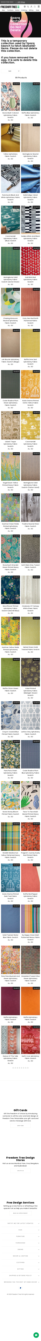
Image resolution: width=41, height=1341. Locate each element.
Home (17, 10)
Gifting (31, 10)
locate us (20, 1170)
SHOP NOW (20, 1125)
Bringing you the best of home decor (20, 1282)
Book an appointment (20, 1213)
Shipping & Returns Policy (20, 1275)
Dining (20, 1249)
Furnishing (20, 1243)
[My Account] (31, 7)
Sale (37, 10)
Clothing (24, 10)
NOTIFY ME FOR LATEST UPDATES (20, 1223)
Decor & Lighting (20, 1256)
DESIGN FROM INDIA (7, 2)
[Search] (28, 7)
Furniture (10, 10)
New (3, 10)
